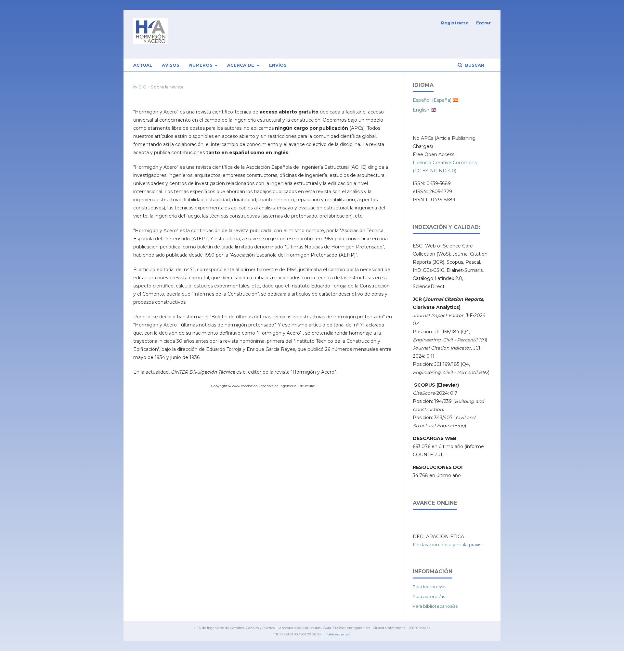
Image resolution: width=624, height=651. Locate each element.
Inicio (140, 86)
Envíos (278, 65)
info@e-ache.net (336, 634)
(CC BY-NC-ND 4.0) (434, 171)
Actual (142, 65)
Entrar (483, 22)
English (421, 110)
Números (201, 65)
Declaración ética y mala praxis (447, 545)
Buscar (474, 65)
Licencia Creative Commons (445, 163)
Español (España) (432, 100)
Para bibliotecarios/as (435, 606)
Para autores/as (429, 596)
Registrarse (455, 22)
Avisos (170, 65)
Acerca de (241, 65)
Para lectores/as (429, 586)
